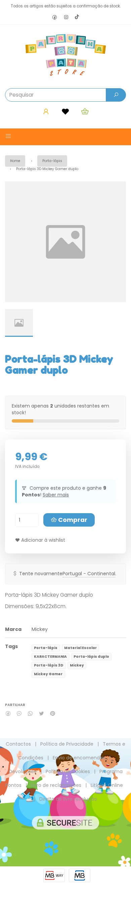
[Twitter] (41, 713)
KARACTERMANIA (50, 656)
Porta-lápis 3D (48, 665)
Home (15, 160)
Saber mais (56, 494)
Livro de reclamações (56, 785)
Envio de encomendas (79, 757)
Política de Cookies (68, 771)
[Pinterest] (52, 713)
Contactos (18, 744)
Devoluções (22, 771)
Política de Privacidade (66, 744)
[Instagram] (66, 17)
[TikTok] (77, 17)
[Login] (46, 111)
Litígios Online (107, 785)
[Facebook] (55, 17)
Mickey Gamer (48, 674)
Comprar (72, 520)
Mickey (40, 629)
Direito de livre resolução (68, 799)
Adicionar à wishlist (42, 540)
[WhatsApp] (30, 713)
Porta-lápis (52, 160)
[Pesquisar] (116, 95)
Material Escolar (80, 647)
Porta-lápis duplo (91, 656)
